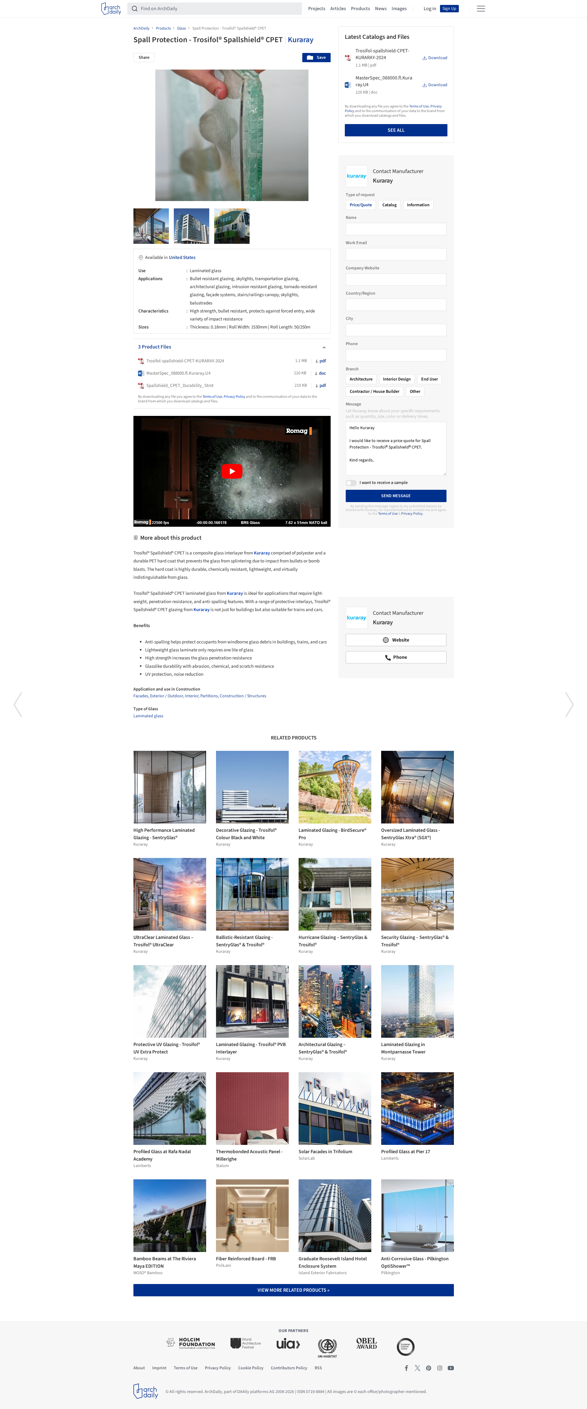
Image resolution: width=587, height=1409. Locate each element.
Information (418, 205)
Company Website (362, 268)
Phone (352, 344)
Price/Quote (361, 205)
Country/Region (360, 293)
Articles (338, 8)
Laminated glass (148, 716)
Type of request (360, 195)
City (349, 319)
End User (429, 379)
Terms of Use (212, 396)
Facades (140, 696)
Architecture (361, 379)
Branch (352, 369)
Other (415, 391)
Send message (396, 496)
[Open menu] (481, 9)
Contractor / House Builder (374, 391)
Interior (191, 696)
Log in (430, 8)
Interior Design (397, 379)
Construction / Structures (243, 696)
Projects (316, 8)
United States (182, 257)
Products (360, 8)
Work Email (356, 243)
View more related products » (293, 1290)
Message (353, 404)
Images (399, 8)
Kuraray (300, 39)
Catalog (389, 205)
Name (351, 218)
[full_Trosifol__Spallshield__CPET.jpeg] (191, 226)
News (381, 8)
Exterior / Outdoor (166, 696)
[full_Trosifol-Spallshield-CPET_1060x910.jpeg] (232, 226)
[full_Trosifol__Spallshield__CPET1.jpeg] (151, 226)
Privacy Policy (234, 396)
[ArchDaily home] (111, 8)
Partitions (209, 696)
